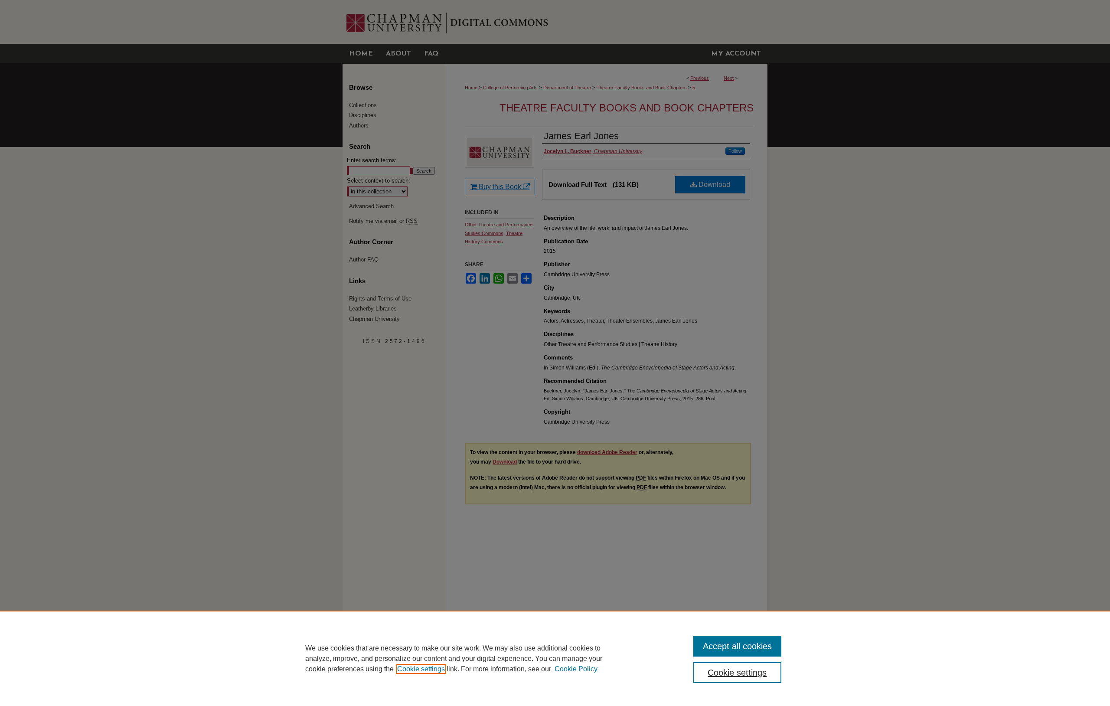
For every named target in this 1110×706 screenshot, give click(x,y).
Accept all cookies (737, 646)
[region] (555, 658)
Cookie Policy (576, 669)
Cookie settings (421, 669)
